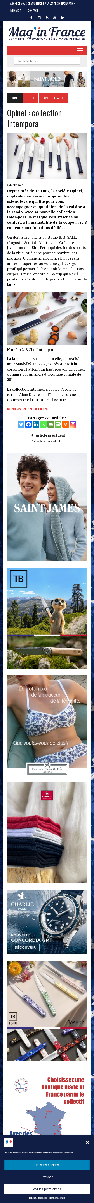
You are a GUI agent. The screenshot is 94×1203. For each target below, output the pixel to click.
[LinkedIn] (62, 17)
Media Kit (15, 10)
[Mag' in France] (47, 33)
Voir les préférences (47, 1189)
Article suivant (43, 441)
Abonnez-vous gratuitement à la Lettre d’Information (42, 3)
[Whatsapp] (43, 424)
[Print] (65, 424)
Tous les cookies (47, 1165)
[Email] (50, 424)
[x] (47, 17)
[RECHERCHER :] (47, 60)
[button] (87, 1142)
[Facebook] (28, 424)
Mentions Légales (57, 1197)
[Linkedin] (36, 424)
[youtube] (54, 17)
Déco (31, 98)
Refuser (47, 1177)
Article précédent (50, 435)
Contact (33, 10)
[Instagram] (73, 424)
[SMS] (58, 424)
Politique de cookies (38, 1197)
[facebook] (31, 17)
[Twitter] (21, 424)
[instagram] (39, 17)
